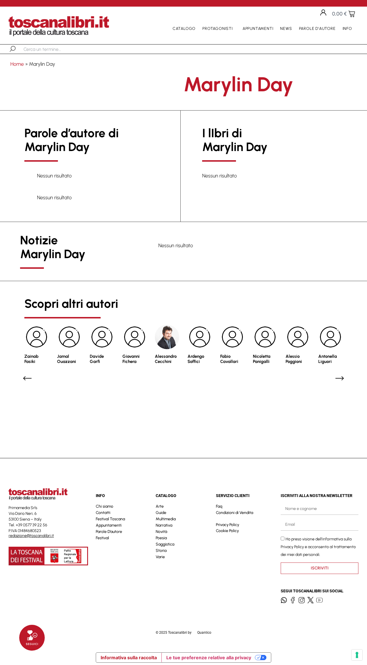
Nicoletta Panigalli (261, 359)
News (286, 28)
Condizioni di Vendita (234, 512)
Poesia (161, 538)
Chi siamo (104, 506)
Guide (161, 512)
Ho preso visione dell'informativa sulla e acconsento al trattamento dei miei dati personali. (318, 546)
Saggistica (165, 544)
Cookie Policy (227, 530)
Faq (219, 506)
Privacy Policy (227, 524)
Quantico (204, 633)
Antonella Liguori (327, 359)
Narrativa (164, 525)
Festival (102, 538)
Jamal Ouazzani (66, 359)
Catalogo (184, 28)
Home (17, 64)
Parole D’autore (317, 28)
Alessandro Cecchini (166, 359)
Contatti (103, 512)
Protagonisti (217, 28)
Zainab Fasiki (31, 359)
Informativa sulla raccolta (129, 657)
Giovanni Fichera (131, 359)
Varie (160, 556)
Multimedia (166, 519)
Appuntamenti (258, 28)
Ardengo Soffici (196, 359)
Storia (161, 550)
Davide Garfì (97, 359)
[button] (27, 378)
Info (347, 28)
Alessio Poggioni (294, 359)
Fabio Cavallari (229, 359)
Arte (160, 506)
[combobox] (53, 49)
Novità (161, 531)
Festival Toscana (110, 519)
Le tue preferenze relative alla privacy (208, 657)
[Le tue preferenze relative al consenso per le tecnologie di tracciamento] (357, 654)
